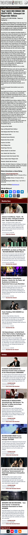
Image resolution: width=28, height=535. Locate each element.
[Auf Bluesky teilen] (10, 191)
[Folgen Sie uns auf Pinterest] (12, 531)
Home (1, 7)
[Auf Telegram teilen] (10, 195)
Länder (13, 386)
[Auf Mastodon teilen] (14, 191)
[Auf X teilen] (2, 191)
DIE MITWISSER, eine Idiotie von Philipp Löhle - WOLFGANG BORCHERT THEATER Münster (13, 251)
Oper (13, 327)
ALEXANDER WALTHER (11, 383)
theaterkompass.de (15, 184)
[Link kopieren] (18, 195)
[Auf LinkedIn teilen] (22, 191)
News (17, 173)
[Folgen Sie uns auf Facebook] (16, 531)
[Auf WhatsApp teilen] (6, 195)
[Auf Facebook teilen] (18, 191)
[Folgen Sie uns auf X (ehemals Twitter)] (8, 531)
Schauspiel (8, 173)
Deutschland (13, 173)
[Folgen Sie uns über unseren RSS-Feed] (19, 531)
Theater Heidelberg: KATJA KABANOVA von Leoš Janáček (13, 313)
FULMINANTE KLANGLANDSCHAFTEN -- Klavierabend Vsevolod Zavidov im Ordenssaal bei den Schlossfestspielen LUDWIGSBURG (13, 370)
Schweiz (7, 234)
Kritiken (10, 386)
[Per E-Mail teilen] (14, 195)
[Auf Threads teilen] (6, 191)
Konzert (7, 386)
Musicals (18, 523)
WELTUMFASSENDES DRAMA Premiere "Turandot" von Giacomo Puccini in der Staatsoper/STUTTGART (12, 437)
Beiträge (5, 7)
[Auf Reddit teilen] (2, 195)
